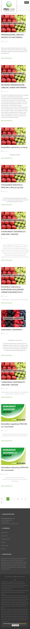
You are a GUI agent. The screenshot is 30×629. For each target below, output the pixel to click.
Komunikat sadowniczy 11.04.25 (14, 147)
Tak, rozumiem (15, 625)
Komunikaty (5, 535)
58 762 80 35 (15, 523)
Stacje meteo (5, 545)
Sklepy (3, 542)
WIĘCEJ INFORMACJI (6, 58)
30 (17, 499)
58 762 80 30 (6, 523)
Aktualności (5, 532)
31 (21, 499)
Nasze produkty (6, 539)
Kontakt (4, 549)
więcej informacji (22, 623)
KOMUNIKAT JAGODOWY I (12, 330)
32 (25, 499)
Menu (26, 2)
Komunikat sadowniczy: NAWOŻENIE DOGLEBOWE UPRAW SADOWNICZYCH (12, 289)
